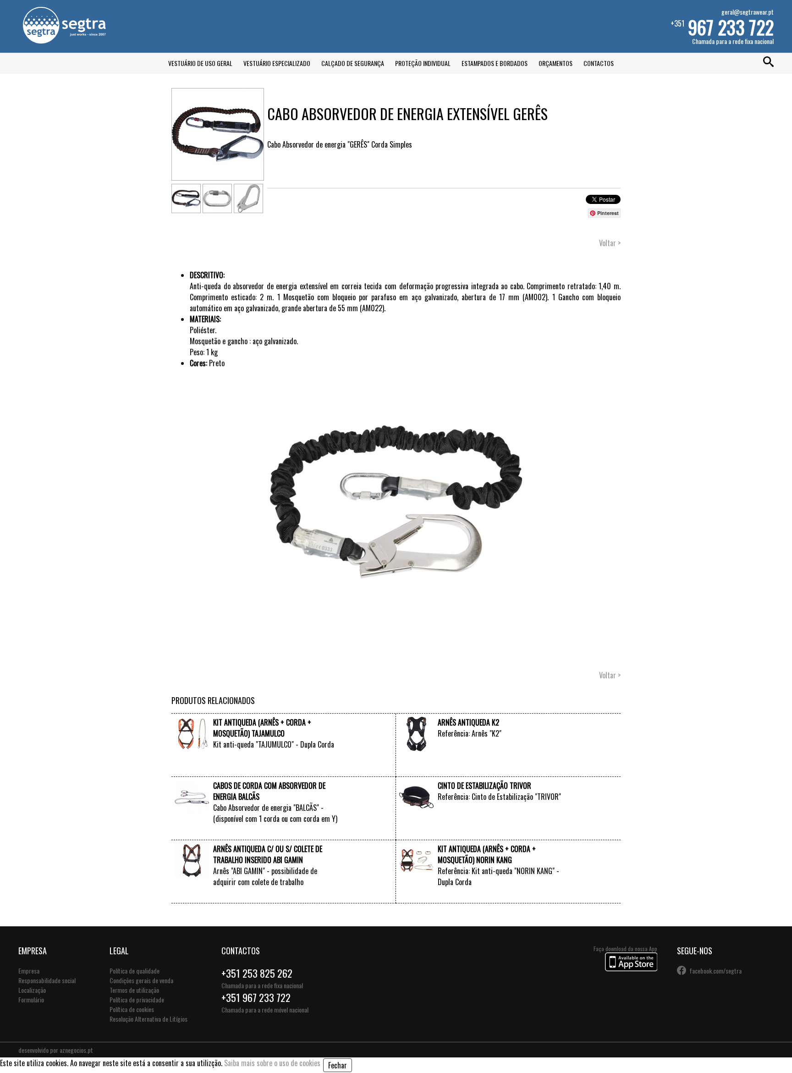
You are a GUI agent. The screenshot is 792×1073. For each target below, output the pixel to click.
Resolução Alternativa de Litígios (148, 1018)
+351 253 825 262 (256, 973)
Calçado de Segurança (352, 63)
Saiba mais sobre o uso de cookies (272, 1062)
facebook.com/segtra (715, 970)
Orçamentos (555, 63)
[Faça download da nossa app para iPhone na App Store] (631, 968)
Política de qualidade (135, 970)
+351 (722, 26)
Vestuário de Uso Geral (200, 63)
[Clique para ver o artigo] (192, 748)
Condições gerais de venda (141, 980)
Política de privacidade (137, 999)
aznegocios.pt (76, 1050)
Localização (32, 990)
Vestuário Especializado (276, 63)
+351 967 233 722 (256, 997)
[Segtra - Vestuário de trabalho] (64, 40)
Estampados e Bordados (495, 63)
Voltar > (610, 242)
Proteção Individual (423, 63)
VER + (331, 767)
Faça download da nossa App (625, 948)
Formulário (31, 999)
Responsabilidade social (47, 980)
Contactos (598, 63)
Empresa (28, 970)
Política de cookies (132, 1009)
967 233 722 (731, 27)
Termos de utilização (134, 990)
